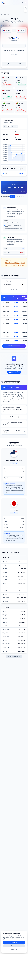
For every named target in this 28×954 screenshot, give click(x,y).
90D (13, 126)
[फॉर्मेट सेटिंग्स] (25, 7)
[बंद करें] (25, 932)
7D (5, 126)
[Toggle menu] (25, 2)
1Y (16, 126)
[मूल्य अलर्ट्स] (22, 2)
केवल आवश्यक (14, 946)
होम (1, 14)
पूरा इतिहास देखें (20, 173)
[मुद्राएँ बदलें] (14, 30)
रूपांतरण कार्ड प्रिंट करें (15, 656)
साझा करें (12, 196)
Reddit (4, 200)
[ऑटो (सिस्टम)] (25, 10)
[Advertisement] (14, 8)
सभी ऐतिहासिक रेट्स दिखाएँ (14, 346)
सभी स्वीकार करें (14, 942)
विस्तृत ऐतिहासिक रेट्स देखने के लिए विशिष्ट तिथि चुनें (13, 281)
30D (9, 126)
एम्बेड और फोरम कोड (12, 200)
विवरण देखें (13, 289)
